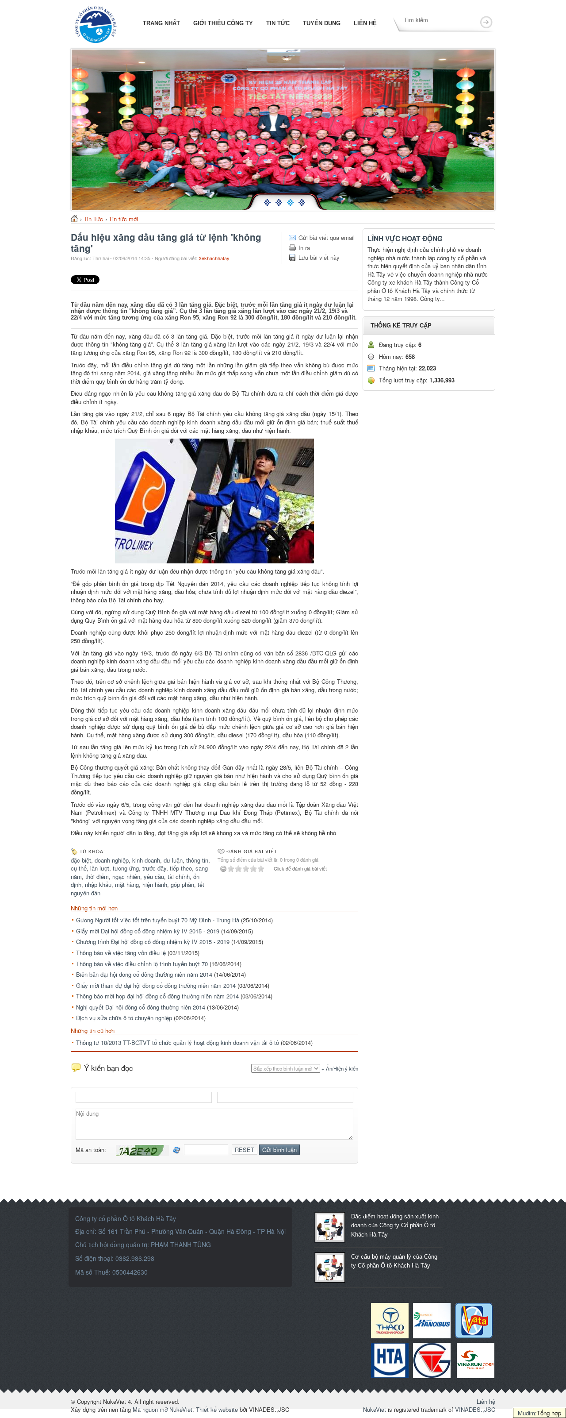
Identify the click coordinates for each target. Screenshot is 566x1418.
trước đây (154, 868)
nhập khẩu (98, 884)
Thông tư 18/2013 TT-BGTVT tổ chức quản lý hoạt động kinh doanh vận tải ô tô (177, 1042)
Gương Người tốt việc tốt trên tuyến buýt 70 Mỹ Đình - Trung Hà (157, 920)
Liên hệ (365, 23)
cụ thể (79, 868)
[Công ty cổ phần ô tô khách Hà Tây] (96, 23)
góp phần (182, 884)
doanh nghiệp (112, 860)
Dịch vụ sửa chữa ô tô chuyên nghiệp (124, 1017)
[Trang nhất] (74, 218)
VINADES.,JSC (475, 1409)
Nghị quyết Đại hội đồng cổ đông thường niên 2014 (140, 1007)
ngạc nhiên (126, 876)
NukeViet (374, 1409)
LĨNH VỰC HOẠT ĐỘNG (405, 238)
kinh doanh (146, 860)
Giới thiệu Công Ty (223, 23)
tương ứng (126, 868)
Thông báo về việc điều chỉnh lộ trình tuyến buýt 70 (142, 963)
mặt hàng (127, 884)
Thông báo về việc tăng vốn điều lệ (121, 952)
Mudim (526, 1413)
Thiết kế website (217, 1409)
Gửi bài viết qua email (326, 238)
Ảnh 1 (269, 209)
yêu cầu (154, 876)
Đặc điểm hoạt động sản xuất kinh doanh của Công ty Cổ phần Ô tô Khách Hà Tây (395, 1225)
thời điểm (97, 876)
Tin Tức (278, 23)
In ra (304, 248)
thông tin (197, 860)
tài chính (179, 876)
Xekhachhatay (214, 258)
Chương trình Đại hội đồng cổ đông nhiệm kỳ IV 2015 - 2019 (152, 941)
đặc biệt (81, 860)
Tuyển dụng (321, 23)
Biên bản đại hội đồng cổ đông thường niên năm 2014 (144, 974)
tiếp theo (181, 868)
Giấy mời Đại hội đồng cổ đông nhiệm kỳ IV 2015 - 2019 (147, 931)
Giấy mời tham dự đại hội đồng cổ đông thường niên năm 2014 (156, 985)
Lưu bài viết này (319, 258)
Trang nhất (160, 23)
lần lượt (99, 868)
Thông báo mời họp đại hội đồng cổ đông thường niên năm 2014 (157, 996)
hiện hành (154, 884)
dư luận (173, 860)
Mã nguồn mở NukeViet (162, 1409)
